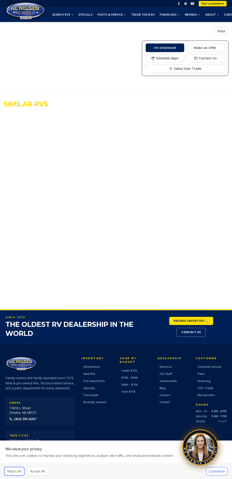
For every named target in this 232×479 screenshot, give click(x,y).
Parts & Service (110, 14)
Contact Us (191, 332)
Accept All (37, 471)
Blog (162, 388)
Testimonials (168, 381)
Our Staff (166, 374)
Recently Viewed (94, 402)
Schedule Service (209, 367)
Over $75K (128, 392)
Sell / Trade (205, 388)
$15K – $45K (129, 377)
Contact (165, 402)
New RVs (89, 374)
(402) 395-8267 (25, 419)
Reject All (14, 471)
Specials (85, 14)
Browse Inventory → (191, 321)
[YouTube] (192, 3)
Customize (217, 471)
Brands (191, 14)
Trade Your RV (143, 14)
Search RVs (61, 14)
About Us (166, 367)
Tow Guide (90, 395)
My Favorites (206, 395)
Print (221, 31)
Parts (201, 374)
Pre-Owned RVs (94, 381)
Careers (165, 395)
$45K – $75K (129, 385)
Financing (168, 14)
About (210, 14)
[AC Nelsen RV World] (25, 11)
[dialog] (116, 459)
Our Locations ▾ (212, 3)
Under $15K (129, 370)
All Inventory (91, 367)
